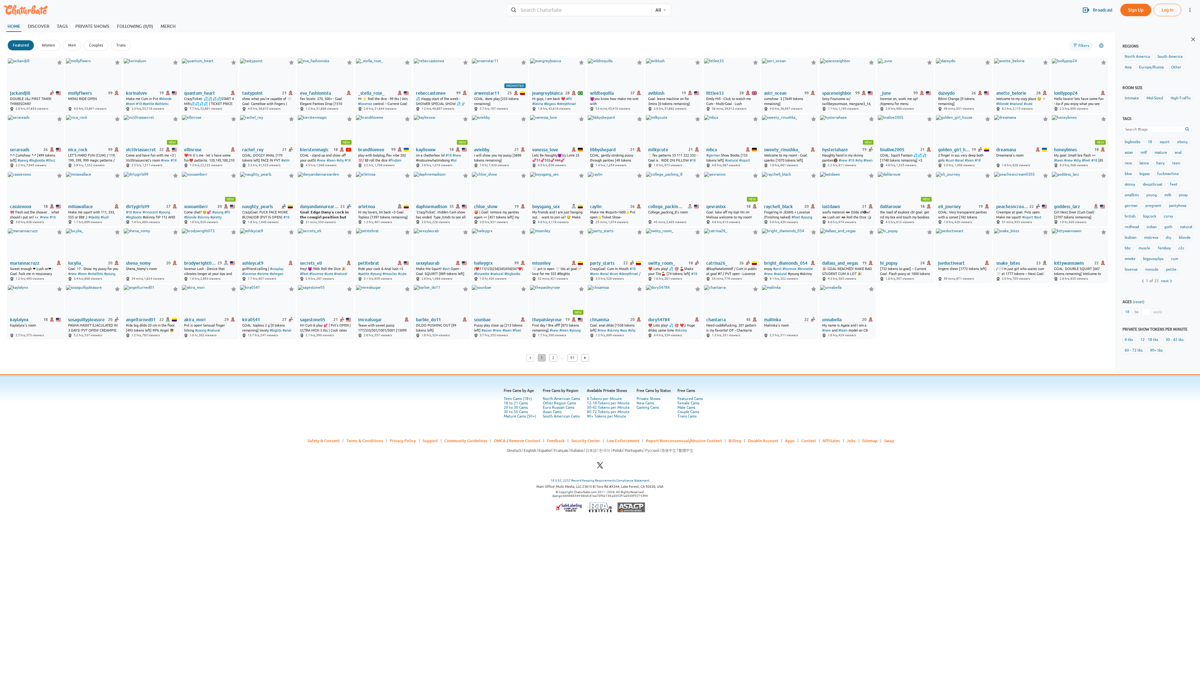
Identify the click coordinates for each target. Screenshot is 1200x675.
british (1130, 216)
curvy (1168, 216)
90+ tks (1156, 350)
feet (1174, 184)
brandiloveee (371, 149)
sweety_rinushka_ (782, 149)
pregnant (1153, 205)
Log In (1167, 9)
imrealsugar (370, 319)
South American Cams (561, 416)
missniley (541, 263)
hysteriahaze (835, 149)
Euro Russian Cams (558, 407)
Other (1176, 67)
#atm (285, 160)
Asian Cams (552, 412)
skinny (1130, 184)
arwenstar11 (486, 93)
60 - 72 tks (1133, 350)
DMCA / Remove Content (517, 440)
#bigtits (276, 330)
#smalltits (95, 274)
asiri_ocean (775, 93)
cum (1174, 259)
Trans (121, 45)
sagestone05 (312, 319)
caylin (596, 206)
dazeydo (946, 93)
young (1151, 195)
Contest (808, 440)
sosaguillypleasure (86, 319)
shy (1168, 237)
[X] (600, 467)
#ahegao (276, 274)
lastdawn (831, 206)
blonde (1185, 237)
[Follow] (59, 62)
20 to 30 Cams (516, 407)
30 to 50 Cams (516, 412)
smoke (1130, 259)
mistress (1151, 237)
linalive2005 (892, 149)
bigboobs (1132, 142)
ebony (1182, 142)
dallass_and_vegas (840, 263)
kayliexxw (426, 149)
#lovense (365, 104)
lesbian (1131, 237)
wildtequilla (602, 93)
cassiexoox (20, 206)
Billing (734, 440)
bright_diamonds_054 (786, 263)
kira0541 (251, 319)
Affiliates (831, 440)
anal (1178, 152)
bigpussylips (1153, 259)
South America (1170, 56)
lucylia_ (75, 263)
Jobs (851, 440)
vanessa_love (545, 149)
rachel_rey (252, 149)
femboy (1164, 248)
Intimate (1132, 98)
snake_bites (1008, 263)
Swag (889, 440)
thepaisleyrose (547, 319)
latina (1144, 163)
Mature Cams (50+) (520, 416)
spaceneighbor (837, 93)
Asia (1128, 67)
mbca (711, 149)
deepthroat (1152, 184)
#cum (950, 160)
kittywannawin (1069, 263)
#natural (1016, 104)
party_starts (602, 263)
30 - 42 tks (1174, 340)
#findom (394, 160)
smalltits (1132, 195)
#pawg (23, 160)
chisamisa (599, 319)
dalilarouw (890, 206)
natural (1186, 227)
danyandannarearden (319, 206)
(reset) (1138, 302)
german (1131, 205)
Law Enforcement (623, 440)
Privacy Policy (403, 440)
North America (1137, 56)
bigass (1144, 174)
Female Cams (688, 403)
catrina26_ (717, 263)
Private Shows (648, 399)
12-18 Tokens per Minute (608, 403)
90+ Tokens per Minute (606, 416)
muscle (1144, 248)
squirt (1165, 142)
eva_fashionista (315, 93)
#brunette (481, 274)
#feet (1086, 160)
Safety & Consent (324, 440)
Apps (790, 440)
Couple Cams (688, 412)
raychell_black (778, 206)
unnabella (832, 319)
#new (165, 160)
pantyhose (1178, 205)
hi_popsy (889, 263)
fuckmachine (1168, 174)
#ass (623, 330)
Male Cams (686, 407)
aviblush (656, 93)
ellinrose (193, 149)
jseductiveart (951, 263)
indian (1152, 227)
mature (1161, 152)
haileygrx (483, 263)
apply (1157, 312)
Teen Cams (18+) (518, 399)
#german (713, 155)
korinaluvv (136, 93)
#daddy (94, 217)
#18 (139, 104)
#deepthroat (566, 104)
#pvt (1037, 217)
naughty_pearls (257, 206)
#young (164, 212)
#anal (959, 160)
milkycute (658, 149)
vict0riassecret (141, 149)
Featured (21, 45)
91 (572, 358)
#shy (340, 160)
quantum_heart (199, 93)
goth (1168, 227)
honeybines (1065, 149)
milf (1144, 152)
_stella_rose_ (371, 93)
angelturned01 (141, 319)
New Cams (645, 403)
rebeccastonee (431, 93)
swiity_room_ (661, 263)
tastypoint (252, 93)
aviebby (481, 149)
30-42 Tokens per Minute (608, 407)
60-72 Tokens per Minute (608, 412)
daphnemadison (431, 206)
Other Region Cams (559, 403)
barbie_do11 (428, 319)
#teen (130, 104)
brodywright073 (200, 263)
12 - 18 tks (1149, 340)
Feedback (556, 440)
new (1128, 163)
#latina (537, 104)
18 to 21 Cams (516, 403)
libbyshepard (603, 149)
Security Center (585, 440)
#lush (105, 217)
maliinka (772, 319)
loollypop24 (1066, 93)
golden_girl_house (954, 149)
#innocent (150, 212)
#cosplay (276, 269)
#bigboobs (37, 160)
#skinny (203, 217)
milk (1167, 195)
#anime (263, 274)
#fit (569, 99)
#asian (487, 330)
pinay (1183, 195)
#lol (454, 160)
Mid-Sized (1155, 98)
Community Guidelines (466, 440)
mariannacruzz (24, 263)
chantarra (716, 319)
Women (48, 45)
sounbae (482, 319)
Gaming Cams (648, 407)
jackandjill (20, 93)
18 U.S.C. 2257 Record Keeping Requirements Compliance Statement (600, 480)
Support (430, 440)
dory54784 (659, 319)
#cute (1028, 104)
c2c (1181, 248)
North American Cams (561, 399)
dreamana (1006, 149)
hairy (1160, 163)
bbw (1128, 174)
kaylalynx (19, 319)
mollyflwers (80, 93)
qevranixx (716, 206)
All (658, 10)
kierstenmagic (314, 149)
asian (1129, 152)
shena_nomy (138, 263)
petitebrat (368, 263)
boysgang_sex (546, 206)
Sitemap (870, 440)
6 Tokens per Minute (604, 399)
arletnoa (366, 206)
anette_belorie (1011, 93)
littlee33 (715, 93)
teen (1176, 163)
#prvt (777, 269)
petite (1171, 269)
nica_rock (78, 149)
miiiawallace (80, 206)
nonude (1151, 269)
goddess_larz (1067, 206)
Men (72, 45)
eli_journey (949, 206)
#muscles (389, 274)
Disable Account (763, 440)
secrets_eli (311, 263)
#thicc (50, 160)
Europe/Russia (1151, 67)
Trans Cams (687, 416)
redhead (1132, 227)
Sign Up (1135, 9)
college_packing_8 (666, 206)
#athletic (162, 104)
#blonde (165, 99)
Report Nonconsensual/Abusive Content (684, 440)
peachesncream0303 (1012, 206)
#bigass (550, 104)
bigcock (1149, 216)
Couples (96, 45)
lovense (1131, 269)
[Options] (1101, 45)
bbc (1128, 248)
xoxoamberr (196, 206)
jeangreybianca (547, 93)
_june (885, 93)
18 (1150, 142)
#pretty (216, 217)
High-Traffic (1181, 98)
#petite (148, 104)
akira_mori (195, 319)
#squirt (744, 160)
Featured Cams (690, 399)
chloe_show (486, 206)
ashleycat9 (252, 263)
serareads (19, 149)
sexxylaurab (427, 263)
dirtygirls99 (137, 206)
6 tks (1129, 340)
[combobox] (579, 10)
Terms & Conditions (364, 440)
